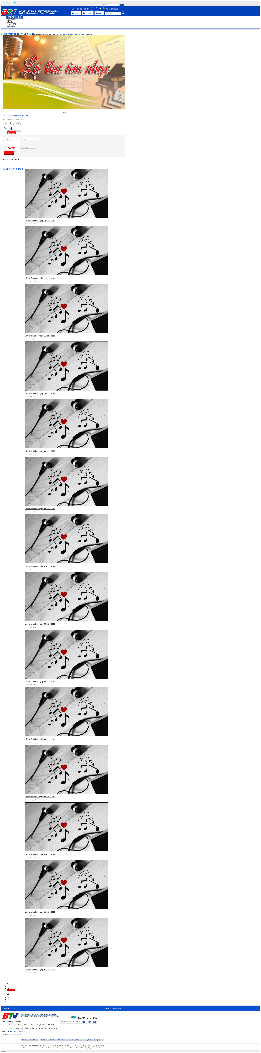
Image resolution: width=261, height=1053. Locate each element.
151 (8, 994)
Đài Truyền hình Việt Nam (30, 1040)
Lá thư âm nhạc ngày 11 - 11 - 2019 (40, 336)
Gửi (9, 153)
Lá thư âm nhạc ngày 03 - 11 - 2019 (40, 797)
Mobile (106, 1008)
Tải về (64, 112)
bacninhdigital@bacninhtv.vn (15, 1035)
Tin (100, 13)
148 (8, 988)
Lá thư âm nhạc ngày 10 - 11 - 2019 (40, 393)
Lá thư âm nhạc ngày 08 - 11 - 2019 (40, 509)
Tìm (122, 5)
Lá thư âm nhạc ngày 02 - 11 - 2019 (40, 854)
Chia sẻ (8, 129)
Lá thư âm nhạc (45, 34)
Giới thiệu (11, 26)
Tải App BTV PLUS (23, 3)
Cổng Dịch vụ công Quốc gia (93, 1040)
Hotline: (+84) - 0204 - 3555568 (80, 9)
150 (8, 992)
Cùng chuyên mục (13, 169)
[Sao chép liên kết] (19, 123)
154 (8, 997)
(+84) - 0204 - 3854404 (17, 1031)
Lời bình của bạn (13, 131)
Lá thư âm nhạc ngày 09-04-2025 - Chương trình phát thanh (71, 34)
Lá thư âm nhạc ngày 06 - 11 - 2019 (40, 624)
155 (8, 999)
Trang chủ (6, 1008)
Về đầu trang (116, 1008)
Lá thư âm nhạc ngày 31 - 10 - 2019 (40, 970)
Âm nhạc (37, 34)
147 (8, 986)
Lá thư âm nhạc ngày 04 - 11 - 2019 (40, 739)
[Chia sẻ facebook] (10, 123)
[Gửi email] (15, 123)
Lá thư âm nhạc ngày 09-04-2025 (15, 115)
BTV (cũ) (77, 13)
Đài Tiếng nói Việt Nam (48, 1040)
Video (89, 13)
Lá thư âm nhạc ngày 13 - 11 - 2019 (40, 221)
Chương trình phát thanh (19, 34)
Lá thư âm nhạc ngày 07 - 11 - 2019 (40, 566)
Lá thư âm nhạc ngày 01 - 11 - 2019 (40, 912)
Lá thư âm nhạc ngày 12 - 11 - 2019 (40, 278)
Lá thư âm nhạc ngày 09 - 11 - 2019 (40, 451)
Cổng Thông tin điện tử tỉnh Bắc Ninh (70, 1040)
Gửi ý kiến (11, 133)
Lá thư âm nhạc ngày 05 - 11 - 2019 (40, 682)
